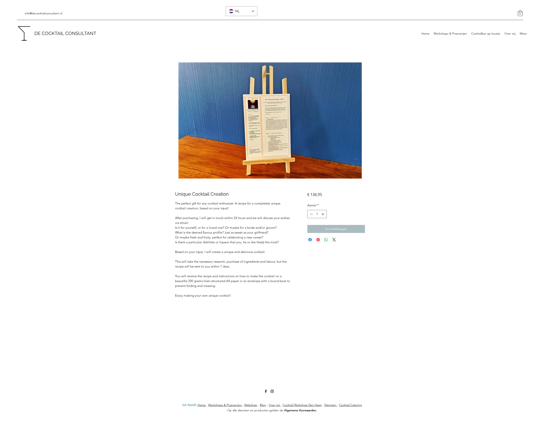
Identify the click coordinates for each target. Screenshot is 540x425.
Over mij (275, 405)
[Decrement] (311, 214)
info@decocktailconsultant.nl (43, 13)
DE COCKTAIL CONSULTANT (65, 33)
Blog (263, 405)
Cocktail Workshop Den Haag (302, 405)
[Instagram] (272, 391)
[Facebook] (266, 391)
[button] (520, 13)
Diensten (330, 405)
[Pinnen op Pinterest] (318, 239)
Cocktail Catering (350, 405)
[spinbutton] (316, 214)
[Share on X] (334, 239)
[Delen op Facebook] (310, 239)
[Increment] (323, 214)
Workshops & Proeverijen (225, 405)
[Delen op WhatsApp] (326, 239)
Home (201, 405)
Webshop (250, 405)
